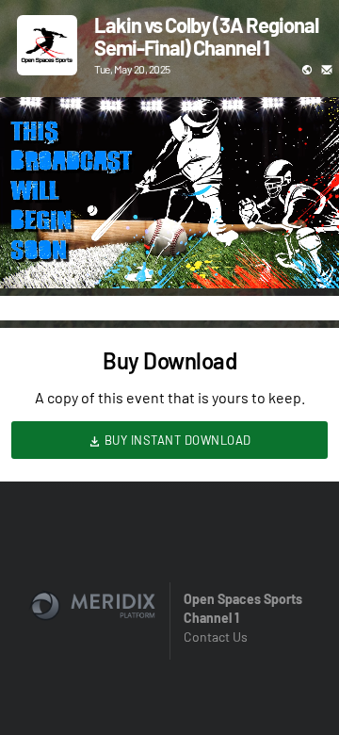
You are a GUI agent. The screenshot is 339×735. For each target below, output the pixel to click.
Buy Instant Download (176, 440)
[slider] (169, 220)
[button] (34, 254)
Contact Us (216, 637)
